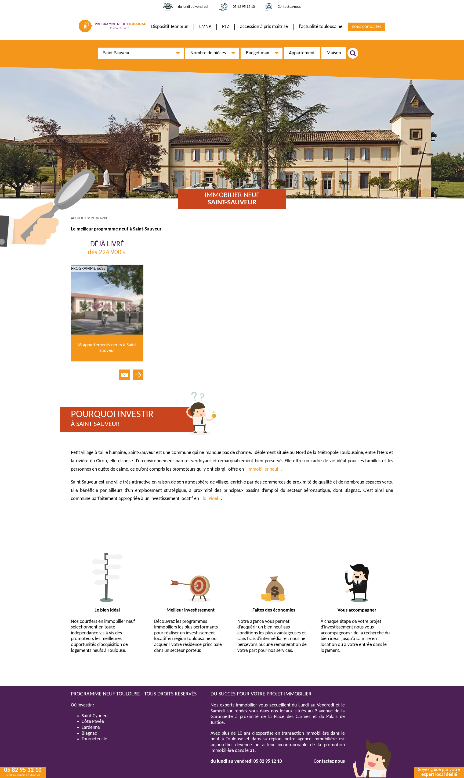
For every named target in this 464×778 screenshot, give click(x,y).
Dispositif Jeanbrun (169, 26)
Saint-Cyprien (94, 716)
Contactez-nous (289, 7)
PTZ (225, 26)
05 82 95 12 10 (244, 7)
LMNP (205, 26)
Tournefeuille (94, 739)
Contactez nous (329, 761)
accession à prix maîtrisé (264, 26)
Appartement (302, 53)
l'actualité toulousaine (320, 26)
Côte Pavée (93, 721)
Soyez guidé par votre (439, 772)
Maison (334, 53)
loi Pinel (210, 498)
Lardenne (91, 727)
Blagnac (89, 733)
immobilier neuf (263, 469)
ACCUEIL (77, 218)
